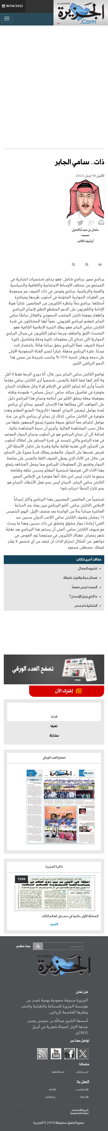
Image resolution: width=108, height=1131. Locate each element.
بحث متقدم (23, 946)
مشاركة (54, 735)
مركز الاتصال (50, 1097)
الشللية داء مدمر (86, 606)
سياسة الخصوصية (79, 1113)
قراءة (54, 716)
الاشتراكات (84, 1097)
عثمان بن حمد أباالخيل (85, 230)
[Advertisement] (54, 87)
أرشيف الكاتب (85, 241)
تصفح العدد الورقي (54, 757)
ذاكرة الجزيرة (54, 866)
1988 (21, 879)
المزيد (54, 924)
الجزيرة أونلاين (82, 1072)
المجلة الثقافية (58, 1072)
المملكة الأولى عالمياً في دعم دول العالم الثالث (70, 916)
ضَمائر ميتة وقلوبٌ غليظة (80, 578)
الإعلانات (52, 1090)
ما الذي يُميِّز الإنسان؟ (83, 596)
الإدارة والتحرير (82, 1090)
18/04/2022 (14, 6)
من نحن (82, 992)
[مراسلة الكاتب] (101, 223)
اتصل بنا (83, 1082)
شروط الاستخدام (80, 1110)
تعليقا (54, 726)
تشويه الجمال (87, 568)
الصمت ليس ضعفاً (84, 587)
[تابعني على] (91, 223)
